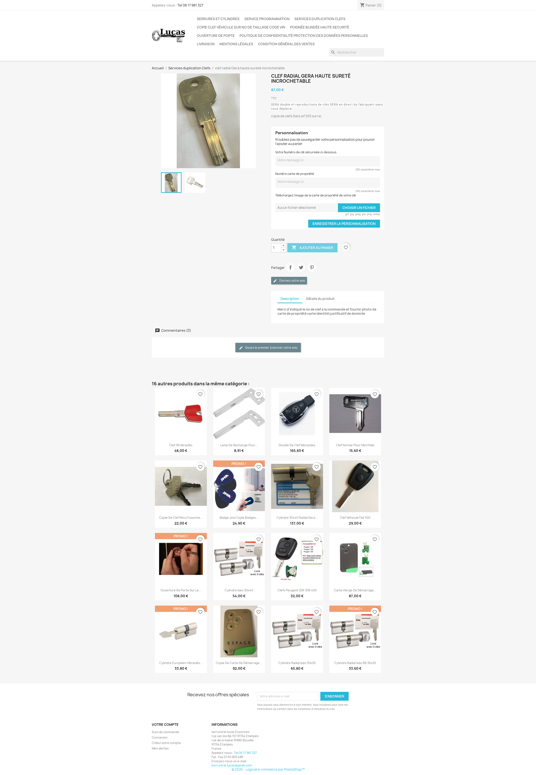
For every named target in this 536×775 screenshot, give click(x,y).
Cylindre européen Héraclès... (180, 663)
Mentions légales (236, 44)
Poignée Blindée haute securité (319, 27)
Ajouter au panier (312, 247)
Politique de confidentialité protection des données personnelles (304, 35)
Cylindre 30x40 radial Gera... (297, 518)
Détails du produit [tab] (320, 299)
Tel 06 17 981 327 (190, 5)
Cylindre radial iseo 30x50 (297, 663)
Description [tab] (290, 299)
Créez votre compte (166, 743)
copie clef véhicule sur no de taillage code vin (241, 27)
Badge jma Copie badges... (239, 518)
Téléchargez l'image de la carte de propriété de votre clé (315, 195)
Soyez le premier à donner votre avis (271, 347)
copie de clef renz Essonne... (181, 518)
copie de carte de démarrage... (239, 663)
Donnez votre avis (292, 280)
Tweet (301, 267)
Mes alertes (160, 748)
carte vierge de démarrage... (355, 590)
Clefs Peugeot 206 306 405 (297, 590)
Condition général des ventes (286, 44)
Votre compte (165, 724)
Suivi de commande (165, 732)
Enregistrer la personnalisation (344, 223)
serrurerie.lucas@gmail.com (231, 765)
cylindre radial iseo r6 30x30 (355, 663)
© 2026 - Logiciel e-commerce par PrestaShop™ (268, 769)
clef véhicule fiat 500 (355, 518)
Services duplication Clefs (319, 19)
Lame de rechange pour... (239, 445)
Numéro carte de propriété (294, 174)
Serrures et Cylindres (218, 19)
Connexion (160, 737)
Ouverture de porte (216, 35)
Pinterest (312, 267)
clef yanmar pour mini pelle (355, 445)
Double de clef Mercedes (297, 445)
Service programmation (267, 19)
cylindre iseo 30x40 (239, 590)
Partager (290, 267)
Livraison (206, 44)
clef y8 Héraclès (180, 445)
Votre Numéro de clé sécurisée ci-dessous (305, 152)
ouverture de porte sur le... (181, 590)
